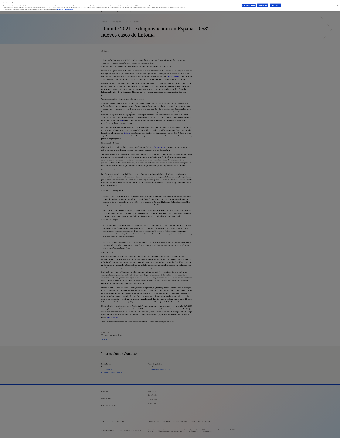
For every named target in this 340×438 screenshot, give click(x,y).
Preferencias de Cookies (248, 5)
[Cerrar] (337, 5)
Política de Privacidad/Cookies (65, 9)
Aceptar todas (275, 5)
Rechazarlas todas (262, 5)
